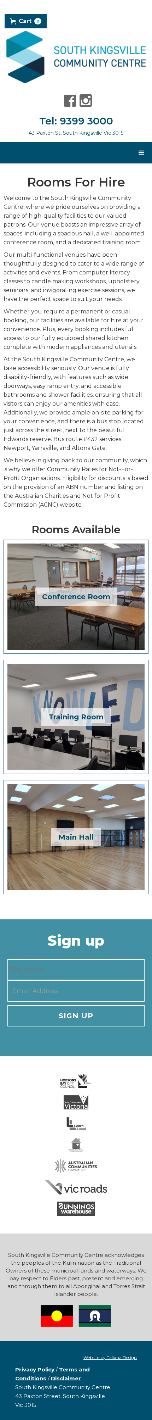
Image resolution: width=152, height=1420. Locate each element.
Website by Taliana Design (110, 1357)
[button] (26, 21)
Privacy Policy (34, 1369)
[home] (76, 56)
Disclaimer (66, 1378)
